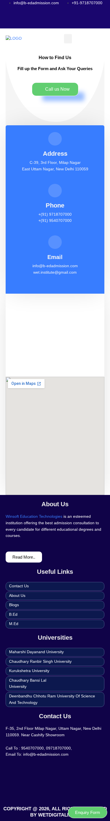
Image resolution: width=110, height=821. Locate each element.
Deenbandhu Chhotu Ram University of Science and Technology (52, 699)
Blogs (14, 605)
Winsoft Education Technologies (34, 516)
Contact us (19, 586)
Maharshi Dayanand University (36, 652)
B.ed (13, 614)
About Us (17, 596)
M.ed (13, 624)
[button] (68, 38)
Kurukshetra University (29, 671)
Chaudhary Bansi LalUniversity (27, 683)
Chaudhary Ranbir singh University (40, 661)
